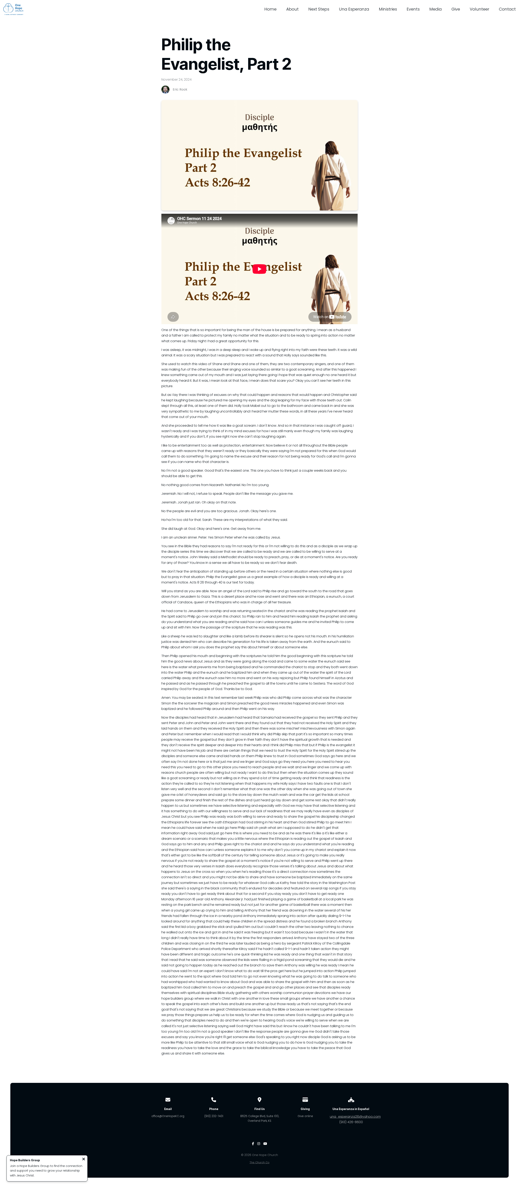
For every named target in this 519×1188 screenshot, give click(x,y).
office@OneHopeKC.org (167, 1116)
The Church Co (259, 1162)
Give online (305, 1116)
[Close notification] (83, 1159)
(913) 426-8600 (351, 1122)
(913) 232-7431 (213, 1116)
